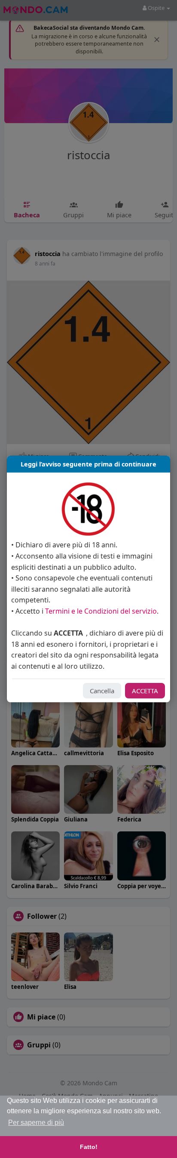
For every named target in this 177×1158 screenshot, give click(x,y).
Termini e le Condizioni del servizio (101, 611)
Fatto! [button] (89, 1146)
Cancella (102, 690)
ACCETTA (145, 690)
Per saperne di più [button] (36, 1122)
